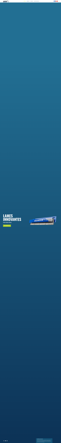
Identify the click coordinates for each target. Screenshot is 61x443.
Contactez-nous (36, 1)
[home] (6, 1)
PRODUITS (28, 1)
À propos (31, 1)
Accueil (25, 1)
